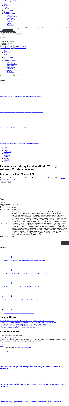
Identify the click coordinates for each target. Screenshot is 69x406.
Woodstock (7, 155)
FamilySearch (11, 20)
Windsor (6, 156)
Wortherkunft (7, 152)
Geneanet (10, 21)
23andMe (10, 23)
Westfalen (6, 161)
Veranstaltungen (8, 10)
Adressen (6, 8)
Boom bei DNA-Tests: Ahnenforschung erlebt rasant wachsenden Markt (19, 312)
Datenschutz (27, 347)
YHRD (6, 150)
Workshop (6, 153)
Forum (5, 7)
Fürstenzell (3, 179)
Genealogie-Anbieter (9, 13)
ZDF (5, 148)
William (6, 158)
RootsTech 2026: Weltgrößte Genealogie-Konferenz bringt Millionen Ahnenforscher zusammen (20, 96)
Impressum (20, 347)
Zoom (5, 147)
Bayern (63, 178)
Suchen (2, 240)
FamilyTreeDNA (12, 16)
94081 (8, 179)
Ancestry (9, 15)
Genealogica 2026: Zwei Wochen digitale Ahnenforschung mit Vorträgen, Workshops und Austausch (21, 112)
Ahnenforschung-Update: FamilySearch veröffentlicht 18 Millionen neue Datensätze (18, 127)
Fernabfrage (7, 5)
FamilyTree (10, 18)
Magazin (6, 12)
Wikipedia (6, 160)
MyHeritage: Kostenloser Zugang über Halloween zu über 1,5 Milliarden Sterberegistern (19, 143)
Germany (13, 179)
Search (19, 34)
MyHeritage (10, 25)
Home (5, 4)
